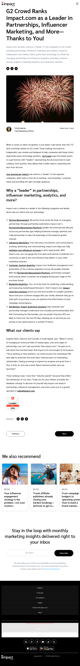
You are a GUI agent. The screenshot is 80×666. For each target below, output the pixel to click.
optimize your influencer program (25, 250)
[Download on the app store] (32, 648)
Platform (40, 588)
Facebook (37, 642)
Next (64, 433)
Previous (15, 433)
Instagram (31, 642)
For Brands (40, 593)
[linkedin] (7, 68)
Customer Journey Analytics (22, 265)
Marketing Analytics (18, 284)
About (40, 612)
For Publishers (40, 598)
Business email (41, 629)
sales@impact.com (26, 390)
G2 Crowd (46, 156)
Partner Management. (19, 220)
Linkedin (26, 642)
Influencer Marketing (19, 242)
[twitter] (12, 68)
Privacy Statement (52, 569)
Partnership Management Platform (25, 227)
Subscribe (64, 553)
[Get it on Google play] (46, 648)
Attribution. (14, 306)
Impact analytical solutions (33, 306)
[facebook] (16, 68)
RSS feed (54, 642)
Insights (40, 603)
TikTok (48, 642)
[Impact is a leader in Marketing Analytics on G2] (12, 404)
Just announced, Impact (17, 174)
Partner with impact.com (40, 607)
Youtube (43, 642)
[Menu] (77, 3)
